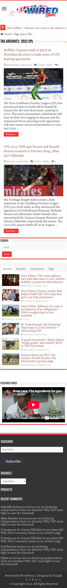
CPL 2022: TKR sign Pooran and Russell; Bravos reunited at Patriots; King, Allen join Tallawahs (32, 151)
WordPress (27, 575)
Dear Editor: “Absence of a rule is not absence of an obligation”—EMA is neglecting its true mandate (41, 310)
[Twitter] (33, 580)
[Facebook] (30, 580)
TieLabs (57, 575)
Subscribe (13, 461)
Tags (51, 269)
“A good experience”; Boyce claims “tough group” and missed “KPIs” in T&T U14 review (42, 343)
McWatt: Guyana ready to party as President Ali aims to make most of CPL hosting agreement (32, 54)
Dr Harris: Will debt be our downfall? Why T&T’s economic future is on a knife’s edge (32, 531)
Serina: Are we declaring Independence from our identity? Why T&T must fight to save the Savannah (32, 510)
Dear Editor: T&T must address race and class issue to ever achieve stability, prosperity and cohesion (43, 279)
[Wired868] (33, 10)
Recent (7, 269)
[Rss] (27, 580)
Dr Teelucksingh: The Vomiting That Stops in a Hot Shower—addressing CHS (40, 327)
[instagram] (40, 580)
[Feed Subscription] (66, 42)
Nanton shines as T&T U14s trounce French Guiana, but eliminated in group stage (38, 358)
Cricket (41, 64)
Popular (21, 269)
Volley (49, 64)
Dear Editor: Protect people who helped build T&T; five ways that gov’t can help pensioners (41, 294)
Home (7, 34)
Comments (37, 269)
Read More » (11, 134)
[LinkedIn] (36, 580)
